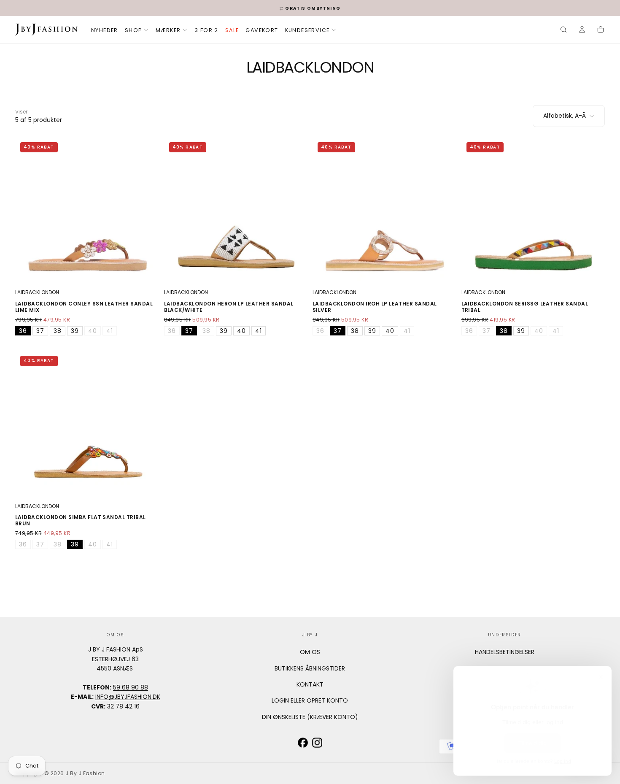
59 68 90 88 (130, 687)
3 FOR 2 (206, 30)
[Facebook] (303, 743)
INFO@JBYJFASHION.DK (127, 696)
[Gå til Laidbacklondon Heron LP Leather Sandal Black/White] (236, 209)
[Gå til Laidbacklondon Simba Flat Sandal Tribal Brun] (87, 423)
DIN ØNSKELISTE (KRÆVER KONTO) (310, 717)
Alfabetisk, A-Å (564, 115)
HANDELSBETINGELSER (504, 652)
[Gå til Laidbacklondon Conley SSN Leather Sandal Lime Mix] (87, 209)
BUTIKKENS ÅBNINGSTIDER (310, 668)
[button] (563, 30)
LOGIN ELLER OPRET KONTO (310, 700)
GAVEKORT (261, 30)
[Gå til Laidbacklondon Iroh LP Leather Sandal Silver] (384, 209)
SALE (232, 30)
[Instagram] (317, 743)
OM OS (310, 652)
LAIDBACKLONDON (37, 292)
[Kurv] (600, 30)
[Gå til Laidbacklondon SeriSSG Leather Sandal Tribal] (533, 209)
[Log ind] (582, 30)
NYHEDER (104, 30)
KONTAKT (310, 684)
